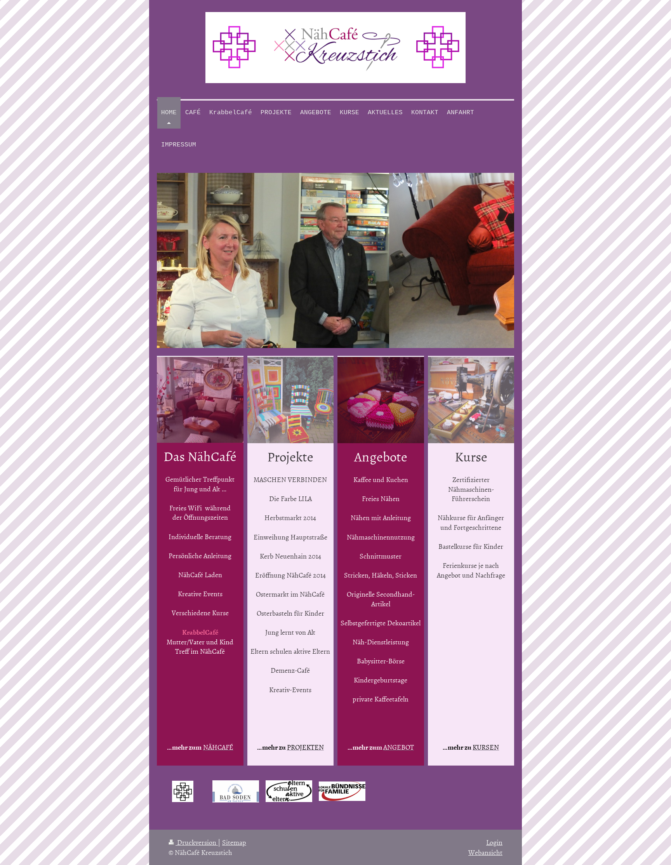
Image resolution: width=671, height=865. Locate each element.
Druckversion (197, 842)
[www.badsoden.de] (235, 791)
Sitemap (234, 842)
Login (494, 842)
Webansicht (485, 852)
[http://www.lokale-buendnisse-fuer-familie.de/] (342, 791)
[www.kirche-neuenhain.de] (182, 791)
